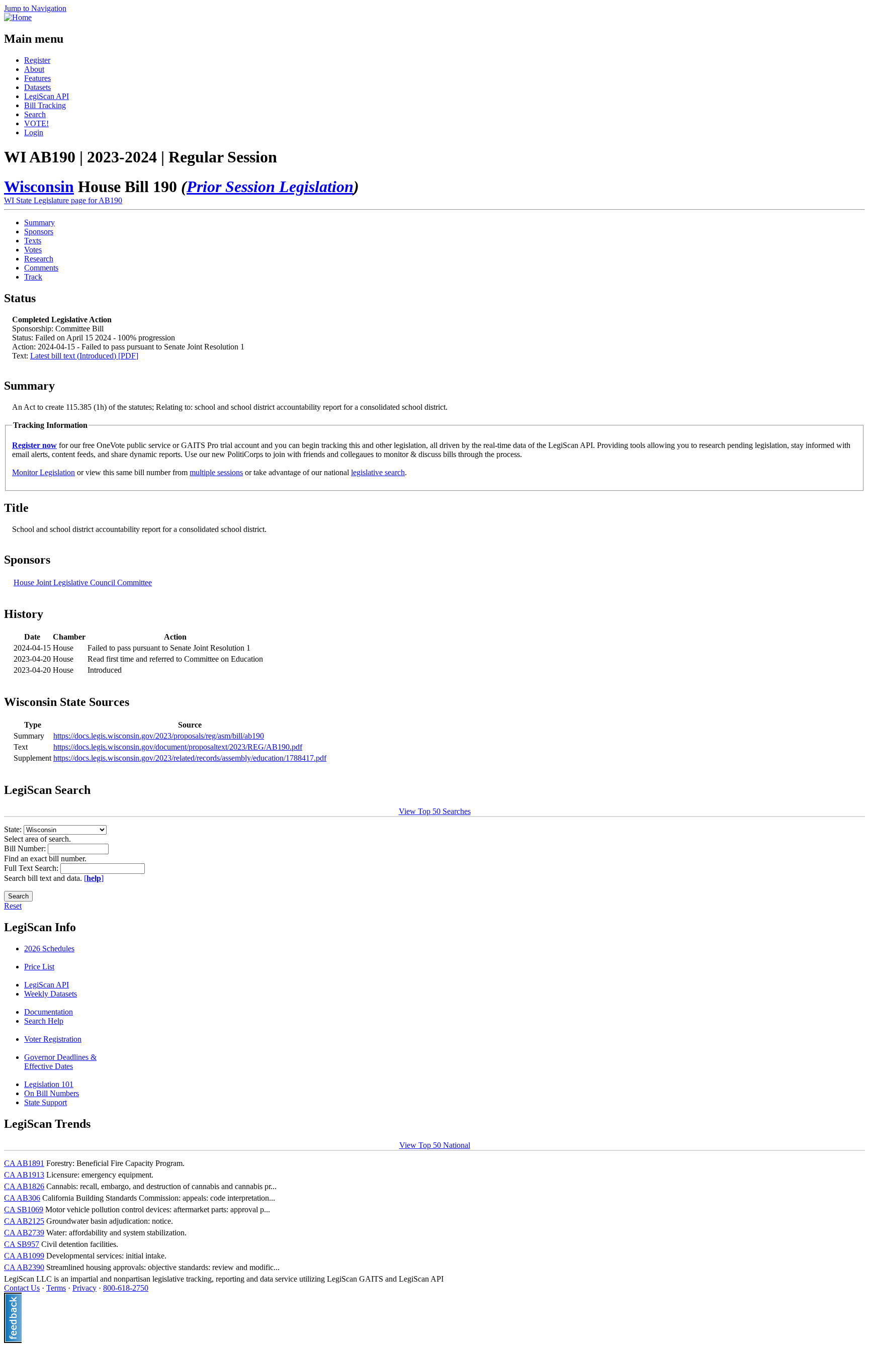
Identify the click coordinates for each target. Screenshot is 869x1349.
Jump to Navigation (35, 8)
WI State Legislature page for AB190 (63, 200)
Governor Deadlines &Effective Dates (60, 1061)
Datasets (37, 87)
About (34, 69)
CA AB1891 (24, 1163)
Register (37, 60)
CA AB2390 (24, 1267)
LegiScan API (46, 96)
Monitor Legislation (43, 472)
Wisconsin (39, 186)
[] (94, 878)
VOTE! (36, 123)
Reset (13, 906)
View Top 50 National (434, 1145)
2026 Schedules (49, 948)
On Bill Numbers (51, 1093)
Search (35, 114)
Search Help (43, 1021)
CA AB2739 (24, 1232)
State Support (45, 1102)
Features (37, 78)
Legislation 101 (48, 1084)
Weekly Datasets (50, 994)
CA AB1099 (24, 1255)
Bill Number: (26, 848)
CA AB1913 (24, 1175)
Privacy (84, 1288)
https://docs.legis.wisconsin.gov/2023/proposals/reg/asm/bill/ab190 (158, 736)
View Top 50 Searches (435, 811)
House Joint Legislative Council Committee (83, 582)
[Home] (18, 17)
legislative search (378, 472)
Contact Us (22, 1288)
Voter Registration (52, 1039)
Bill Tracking (45, 105)
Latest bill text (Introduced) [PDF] (84, 355)
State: (14, 829)
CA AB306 (22, 1198)
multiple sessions (216, 472)
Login (33, 132)
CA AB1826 (24, 1186)
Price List (39, 966)
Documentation (48, 1012)
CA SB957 (21, 1244)
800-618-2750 (125, 1288)
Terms (56, 1288)
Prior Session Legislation (270, 186)
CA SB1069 (23, 1209)
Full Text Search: (32, 868)
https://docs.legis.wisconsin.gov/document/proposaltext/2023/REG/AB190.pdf (177, 747)
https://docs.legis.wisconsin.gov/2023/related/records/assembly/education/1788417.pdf (189, 758)
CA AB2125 (24, 1221)
